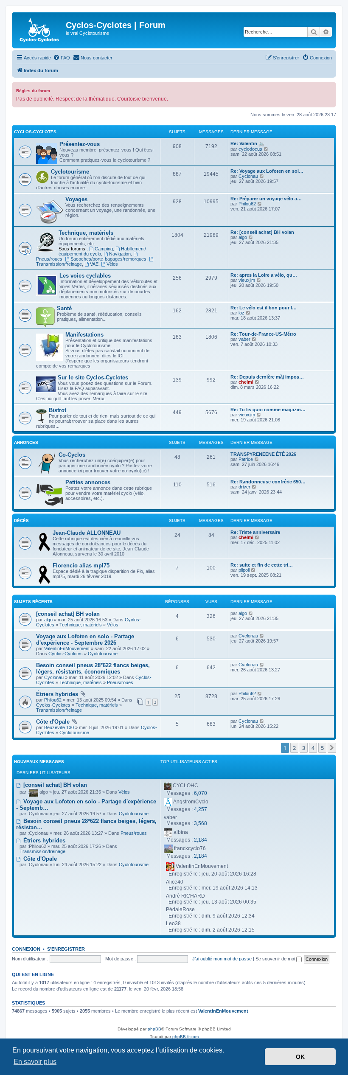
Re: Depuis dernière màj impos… (267, 376)
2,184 (200, 840)
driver (244, 486)
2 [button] (294, 748)
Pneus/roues (120, 682)
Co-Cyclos (72, 455)
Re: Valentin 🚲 (247, 143)
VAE (94, 264)
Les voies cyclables (85, 275)
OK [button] (300, 1056)
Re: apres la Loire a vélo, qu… (263, 275)
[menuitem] (61, 58)
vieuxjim (247, 280)
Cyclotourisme (70, 171)
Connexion (26, 949)
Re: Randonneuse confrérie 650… (268, 481)
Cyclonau (248, 176)
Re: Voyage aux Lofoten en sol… (266, 171)
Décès (21, 520)
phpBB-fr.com (185, 1036)
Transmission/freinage (59, 710)
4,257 (200, 809)
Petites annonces (87, 482)
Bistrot (57, 410)
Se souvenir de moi (275, 958)
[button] (332, 748)
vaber (244, 339)
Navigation (120, 253)
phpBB (154, 1029)
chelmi (246, 382)
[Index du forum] (40, 30)
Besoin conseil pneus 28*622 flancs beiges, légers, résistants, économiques (93, 668)
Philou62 (247, 203)
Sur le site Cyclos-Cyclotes (93, 377)
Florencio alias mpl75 (81, 565)
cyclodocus (250, 149)
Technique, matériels (86, 233)
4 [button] (313, 748)
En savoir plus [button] (35, 1061)
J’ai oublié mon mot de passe (222, 958)
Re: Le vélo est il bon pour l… (263, 307)
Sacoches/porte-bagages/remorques (108, 258)
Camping (104, 248)
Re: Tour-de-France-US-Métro (263, 334)
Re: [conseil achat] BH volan (262, 232)
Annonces (26, 442)
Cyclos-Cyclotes (35, 131)
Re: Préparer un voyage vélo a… (266, 198)
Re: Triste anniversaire (255, 532)
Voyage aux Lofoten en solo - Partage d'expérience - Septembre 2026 (85, 639)
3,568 (200, 823)
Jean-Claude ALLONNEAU (87, 533)
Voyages (76, 199)
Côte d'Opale (53, 722)
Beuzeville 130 (59, 727)
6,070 (200, 793)
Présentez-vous (79, 144)
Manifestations (84, 334)
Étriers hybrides (57, 694)
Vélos (112, 264)
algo (243, 237)
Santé (64, 308)
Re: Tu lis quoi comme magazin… (268, 409)
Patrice (246, 459)
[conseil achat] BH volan (68, 614)
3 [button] (303, 748)
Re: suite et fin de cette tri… (261, 564)
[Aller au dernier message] (251, 613)
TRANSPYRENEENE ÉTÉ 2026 (263, 454)
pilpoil (244, 570)
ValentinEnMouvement (67, 648)
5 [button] (322, 748)
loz (241, 312)
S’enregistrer (66, 949)
